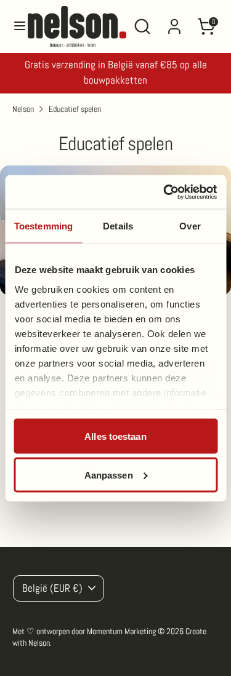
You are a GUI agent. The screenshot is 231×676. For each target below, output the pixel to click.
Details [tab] (118, 226)
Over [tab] (189, 226)
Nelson (23, 108)
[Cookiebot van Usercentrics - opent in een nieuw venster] (164, 192)
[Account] (174, 21)
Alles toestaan (115, 436)
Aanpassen (108, 474)
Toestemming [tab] (43, 226)
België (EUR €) (52, 588)
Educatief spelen (75, 108)
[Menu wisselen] (14, 27)
